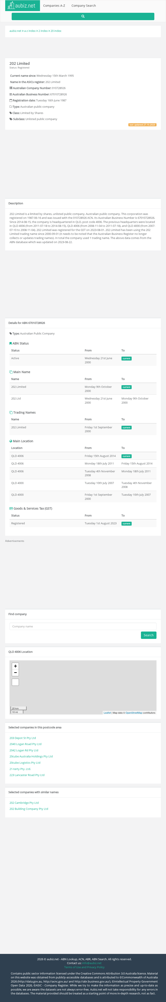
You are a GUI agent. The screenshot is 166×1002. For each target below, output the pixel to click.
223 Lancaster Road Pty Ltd (27, 775)
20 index (56, 31)
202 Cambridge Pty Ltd (24, 803)
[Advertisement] (83, 47)
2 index (43, 31)
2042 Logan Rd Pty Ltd (24, 750)
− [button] (15, 672)
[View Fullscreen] (15, 682)
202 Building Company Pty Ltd (29, 809)
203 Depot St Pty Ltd (23, 738)
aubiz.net (15, 31)
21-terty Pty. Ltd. (20, 769)
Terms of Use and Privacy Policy (84, 967)
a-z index (30, 31)
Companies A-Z (54, 5)
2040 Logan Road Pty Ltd (26, 744)
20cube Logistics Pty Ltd (25, 763)
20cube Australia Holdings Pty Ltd (31, 756)
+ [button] (15, 666)
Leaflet (107, 712)
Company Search (84, 5)
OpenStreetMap (134, 712)
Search (149, 635)
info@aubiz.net (92, 963)
